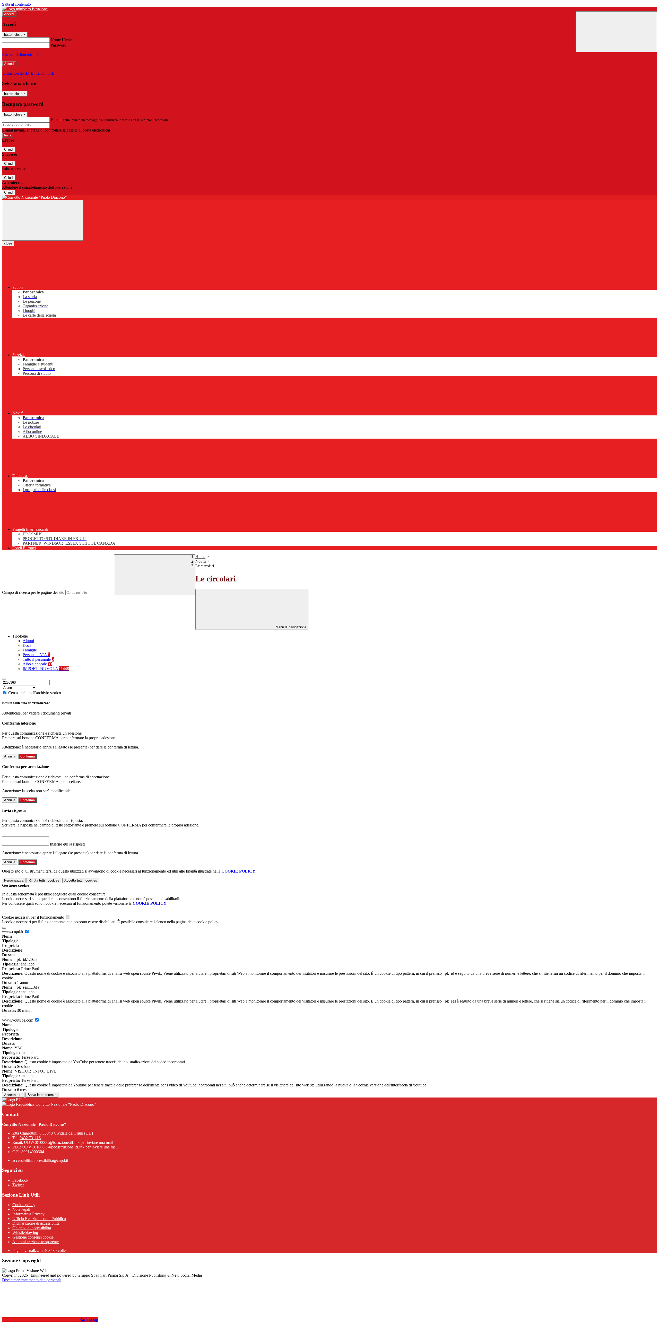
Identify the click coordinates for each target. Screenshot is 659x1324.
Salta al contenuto (16, 4)
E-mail (56, 119)
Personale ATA (36, 654)
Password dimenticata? (20, 54)
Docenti (29, 645)
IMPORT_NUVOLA (46, 668)
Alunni (28, 641)
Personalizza (13, 880)
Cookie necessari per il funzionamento (33, 917)
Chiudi (8, 149)
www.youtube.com (18, 1020)
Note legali (21, 1209)
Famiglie (30, 650)
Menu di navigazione (290, 627)
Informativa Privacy (28, 1214)
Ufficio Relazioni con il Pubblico (39, 1218)
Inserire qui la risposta (67, 844)
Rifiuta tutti (44, 880)
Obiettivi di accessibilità (31, 1228)
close (8, 243)
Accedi (9, 14)
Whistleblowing (25, 1232)
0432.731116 (30, 1138)
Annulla (9, 756)
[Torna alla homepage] (329, 197)
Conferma (27, 756)
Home (200, 556)
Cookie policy (23, 1205)
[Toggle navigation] (42, 220)
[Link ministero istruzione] (25, 9)
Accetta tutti (80, 880)
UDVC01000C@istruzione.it (68, 1142)
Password (58, 45)
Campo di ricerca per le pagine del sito (33, 592)
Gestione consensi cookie (33, 1237)
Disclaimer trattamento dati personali (31, 1280)
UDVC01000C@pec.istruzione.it (70, 1147)
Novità (200, 561)
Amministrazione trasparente (35, 1242)
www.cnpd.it (13, 931)
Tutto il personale (38, 659)
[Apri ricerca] (616, 31)
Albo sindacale (37, 664)
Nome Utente (62, 40)
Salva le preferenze (42, 1095)
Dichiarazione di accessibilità (35, 1223)
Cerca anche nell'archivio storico (34, 693)
